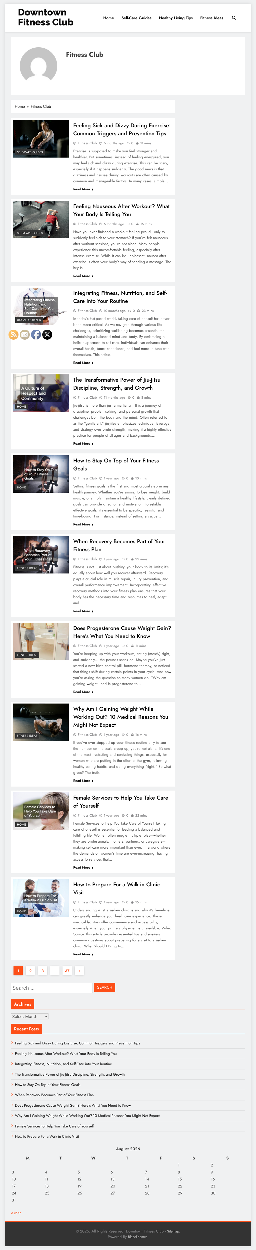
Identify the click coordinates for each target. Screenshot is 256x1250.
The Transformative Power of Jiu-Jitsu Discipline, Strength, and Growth (116, 384)
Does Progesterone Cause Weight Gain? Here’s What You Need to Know (122, 632)
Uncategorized (29, 320)
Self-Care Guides (137, 18)
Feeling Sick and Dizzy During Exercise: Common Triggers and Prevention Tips (122, 129)
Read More (81, 189)
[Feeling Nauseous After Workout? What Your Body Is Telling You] (41, 219)
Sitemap (173, 1231)
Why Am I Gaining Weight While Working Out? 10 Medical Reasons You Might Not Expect (120, 717)
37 (67, 971)
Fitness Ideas (211, 18)
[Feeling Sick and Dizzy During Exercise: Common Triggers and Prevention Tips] (41, 139)
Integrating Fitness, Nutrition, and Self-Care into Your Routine (120, 297)
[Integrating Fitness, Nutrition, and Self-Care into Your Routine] (41, 306)
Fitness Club (87, 143)
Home (108, 18)
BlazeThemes (137, 1236)
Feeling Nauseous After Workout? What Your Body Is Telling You (121, 210)
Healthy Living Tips (176, 18)
